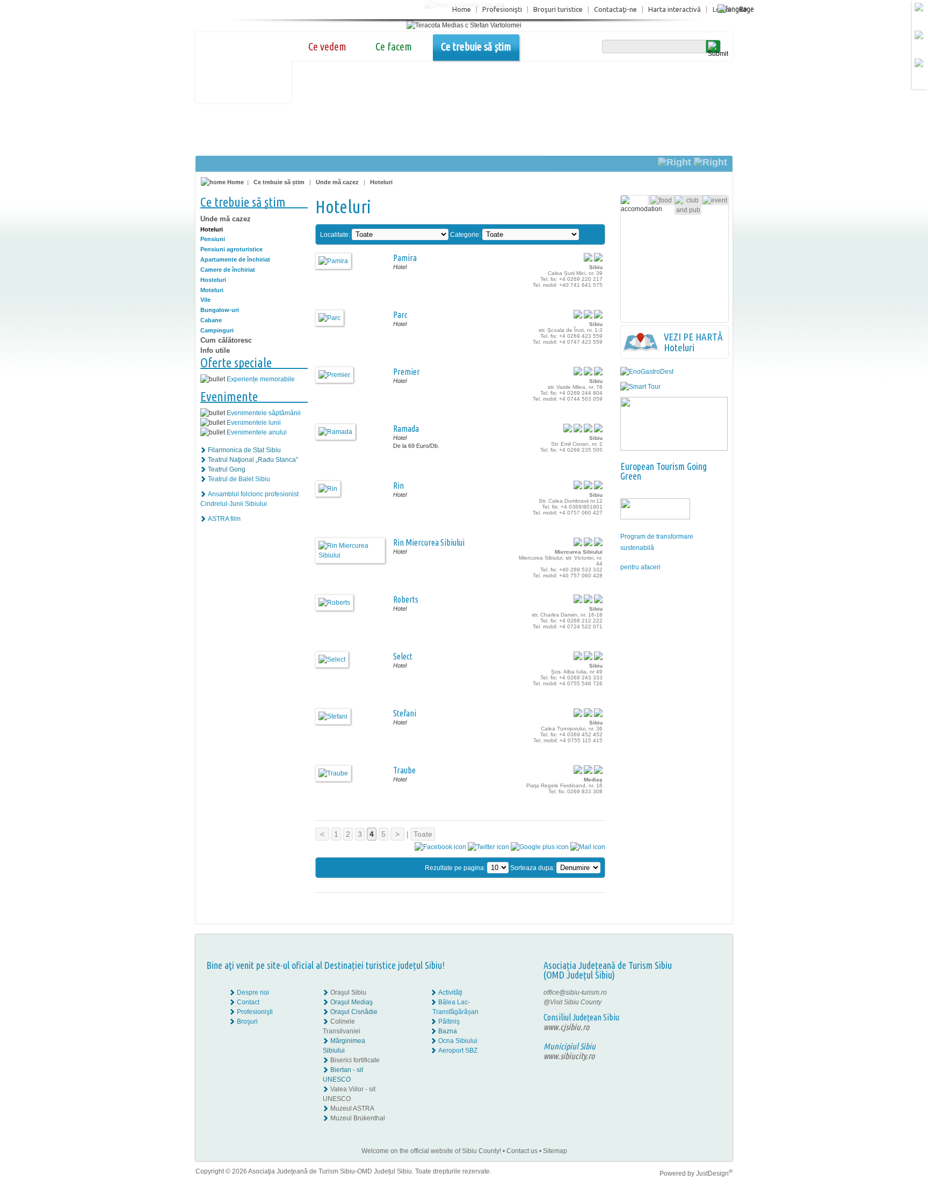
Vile (205, 299)
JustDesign (714, 1173)
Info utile (215, 350)
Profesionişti (502, 9)
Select (402, 656)
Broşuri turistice (558, 9)
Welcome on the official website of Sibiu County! (431, 1151)
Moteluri (211, 290)
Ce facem (393, 46)
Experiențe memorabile (261, 379)
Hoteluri (381, 182)
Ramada (406, 428)
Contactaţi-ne (615, 9)
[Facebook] (699, 992)
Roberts (405, 599)
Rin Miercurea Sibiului (429, 542)
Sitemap (555, 1151)
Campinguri (217, 330)
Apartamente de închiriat (235, 259)
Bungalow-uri (219, 310)
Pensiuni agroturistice (231, 249)
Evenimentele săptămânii (264, 413)
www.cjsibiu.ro (566, 1027)
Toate (423, 834)
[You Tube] (698, 1012)
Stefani (404, 713)
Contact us (522, 1151)
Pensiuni (212, 239)
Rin (398, 485)
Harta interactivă (674, 9)
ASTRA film (224, 519)
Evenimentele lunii (254, 422)
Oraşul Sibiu (348, 992)
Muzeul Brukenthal (357, 1118)
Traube (404, 770)
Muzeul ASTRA (352, 1108)
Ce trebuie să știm (476, 46)
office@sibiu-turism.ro (575, 992)
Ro (743, 8)
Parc (400, 315)
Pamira (405, 258)
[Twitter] (706, 1002)
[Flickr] (699, 1002)
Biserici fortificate (355, 1060)
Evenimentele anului (257, 432)
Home (461, 9)
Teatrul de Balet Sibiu (239, 479)
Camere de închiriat (227, 269)
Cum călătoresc (226, 340)
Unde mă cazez (337, 182)
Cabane (211, 320)
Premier (406, 371)
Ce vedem (327, 46)
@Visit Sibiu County (572, 1002)
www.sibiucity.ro (569, 1056)
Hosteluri (213, 280)
